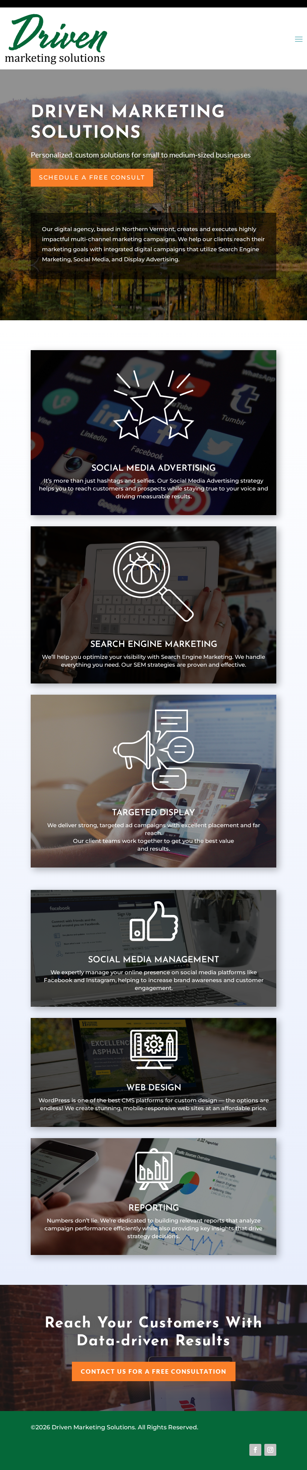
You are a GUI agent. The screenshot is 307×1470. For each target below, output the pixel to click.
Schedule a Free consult (92, 177)
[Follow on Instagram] (270, 1450)
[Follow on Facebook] (255, 1450)
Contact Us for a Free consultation (154, 1371)
